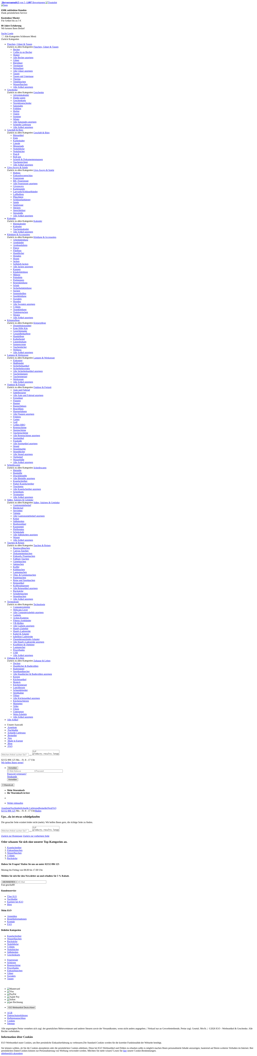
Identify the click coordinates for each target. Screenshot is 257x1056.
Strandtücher (19, 451)
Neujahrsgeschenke (22, 103)
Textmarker (18, 494)
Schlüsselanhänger (21, 199)
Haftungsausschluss (16, 1018)
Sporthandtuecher (21, 671)
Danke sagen (19, 98)
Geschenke (12, 89)
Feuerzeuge (18, 178)
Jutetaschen (18, 564)
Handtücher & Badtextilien (25, 666)
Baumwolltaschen (21, 548)
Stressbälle (18, 213)
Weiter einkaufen (15, 803)
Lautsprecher (19, 647)
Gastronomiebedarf (22, 505)
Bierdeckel (18, 508)
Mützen (16, 274)
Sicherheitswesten (21, 368)
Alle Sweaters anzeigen (24, 304)
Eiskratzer (17, 360)
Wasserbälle (18, 459)
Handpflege (18, 336)
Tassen (16, 73)
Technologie (13, 601)
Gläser (16, 60)
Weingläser (18, 68)
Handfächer (18, 253)
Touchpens (18, 486)
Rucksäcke (18, 591)
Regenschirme (19, 427)
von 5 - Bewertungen (23, 2)
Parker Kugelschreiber (23, 484)
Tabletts (16, 513)
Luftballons (18, 194)
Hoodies (17, 301)
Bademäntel (18, 668)
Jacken (16, 261)
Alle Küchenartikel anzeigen (26, 698)
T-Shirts (17, 307)
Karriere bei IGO (15, 902)
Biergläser (18, 63)
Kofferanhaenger (21, 585)
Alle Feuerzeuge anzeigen (25, 183)
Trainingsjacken (20, 312)
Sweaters (17, 299)
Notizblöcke (19, 148)
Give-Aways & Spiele (17, 167)
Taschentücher (20, 347)
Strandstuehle (19, 449)
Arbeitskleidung (20, 240)
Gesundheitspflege (21, 333)
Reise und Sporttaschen (24, 580)
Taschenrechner (20, 162)
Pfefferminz (18, 529)
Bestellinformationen (17, 919)
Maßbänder (18, 363)
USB (15, 652)
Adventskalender (21, 95)
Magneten (17, 703)
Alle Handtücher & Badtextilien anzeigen (32, 674)
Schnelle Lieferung (22, 124)
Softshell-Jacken (20, 264)
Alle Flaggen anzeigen (23, 414)
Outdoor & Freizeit (16, 384)
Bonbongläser (19, 524)
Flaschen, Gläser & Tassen (19, 44)
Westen (16, 315)
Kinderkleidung (20, 272)
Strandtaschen (19, 596)
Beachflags (18, 408)
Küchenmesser (20, 685)
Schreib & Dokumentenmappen (28, 159)
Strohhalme (18, 693)
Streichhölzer (19, 210)
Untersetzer (18, 711)
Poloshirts (17, 277)
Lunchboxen (19, 687)
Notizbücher (19, 151)
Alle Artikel (12, 719)
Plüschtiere (18, 197)
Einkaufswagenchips (23, 175)
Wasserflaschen (20, 84)
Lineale (16, 143)
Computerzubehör (21, 607)
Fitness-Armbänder (22, 620)
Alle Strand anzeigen (23, 454)
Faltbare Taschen (21, 559)
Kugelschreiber (20, 481)
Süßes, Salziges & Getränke (20, 500)
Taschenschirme (20, 433)
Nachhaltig (12, 730)
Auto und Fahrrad (21, 390)
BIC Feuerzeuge (21, 181)
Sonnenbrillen (19, 293)
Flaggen (17, 400)
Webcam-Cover (20, 609)
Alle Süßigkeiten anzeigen (25, 534)
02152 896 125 (8, 811)
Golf (15, 422)
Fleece (16, 248)
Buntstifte (17, 473)
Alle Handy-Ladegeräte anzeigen (28, 642)
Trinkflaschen (19, 81)
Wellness (17, 349)
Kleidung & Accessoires (18, 234)
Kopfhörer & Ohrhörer (24, 644)
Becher (16, 49)
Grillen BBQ (19, 425)
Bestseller (12, 735)
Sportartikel (18, 438)
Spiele (16, 202)
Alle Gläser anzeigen (23, 71)
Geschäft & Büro (15, 130)
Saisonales (18, 106)
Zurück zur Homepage (11, 836)
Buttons (16, 173)
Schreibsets (18, 492)
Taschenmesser (20, 376)
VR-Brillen (18, 623)
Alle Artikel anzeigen (23, 87)
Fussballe (17, 441)
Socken (16, 291)
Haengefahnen (20, 411)
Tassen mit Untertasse (23, 76)
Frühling (17, 108)
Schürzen (11, 962)
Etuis (15, 138)
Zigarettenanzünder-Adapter (26, 639)
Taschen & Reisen (15, 542)
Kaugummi (18, 526)
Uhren (16, 709)
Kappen (17, 269)
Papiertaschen (19, 577)
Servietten (17, 510)
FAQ (9, 746)
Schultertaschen (20, 593)
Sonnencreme (19, 344)
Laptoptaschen (20, 572)
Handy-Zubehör (20, 628)
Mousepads (18, 146)
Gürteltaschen (19, 561)
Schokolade (18, 532)
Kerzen (16, 677)
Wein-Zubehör (20, 714)
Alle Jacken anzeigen (23, 266)
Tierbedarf (18, 457)
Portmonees (18, 280)
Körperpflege (13, 320)
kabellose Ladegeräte (23, 636)
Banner (16, 403)
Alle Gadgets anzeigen (23, 626)
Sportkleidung (19, 296)
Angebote (12, 727)
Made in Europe (15, 741)
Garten (16, 419)
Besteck (17, 682)
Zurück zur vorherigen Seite (36, 836)
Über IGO (12, 896)
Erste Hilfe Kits (20, 328)
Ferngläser (18, 398)
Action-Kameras (21, 618)
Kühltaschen (19, 569)
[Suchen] (30, 755)
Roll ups (17, 156)
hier (125, 1050)
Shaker (16, 55)
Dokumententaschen (22, 553)
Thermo (17, 79)
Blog (9, 743)
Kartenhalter (19, 140)
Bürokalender (19, 223)
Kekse (16, 518)
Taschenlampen (20, 374)
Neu (9, 738)
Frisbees (17, 416)
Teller (15, 706)
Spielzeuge (18, 205)
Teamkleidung (19, 309)
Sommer (17, 116)
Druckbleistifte (20, 475)
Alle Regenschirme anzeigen (26, 435)
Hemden (17, 256)
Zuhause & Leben (15, 658)
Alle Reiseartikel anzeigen (25, 588)
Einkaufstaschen (14, 970)
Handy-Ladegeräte (22, 631)
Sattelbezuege (19, 392)
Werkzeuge (18, 379)
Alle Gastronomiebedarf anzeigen (29, 516)
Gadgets (17, 615)
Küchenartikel (19, 679)
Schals (16, 285)
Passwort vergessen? (16, 774)
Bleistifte (17, 470)
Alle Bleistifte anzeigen (24, 478)
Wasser (16, 537)
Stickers (17, 207)
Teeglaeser (18, 65)
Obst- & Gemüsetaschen (24, 575)
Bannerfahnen (19, 406)
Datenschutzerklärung (17, 1015)
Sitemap (11, 1023)
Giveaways (18, 186)
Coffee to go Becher (22, 52)
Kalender (11, 218)
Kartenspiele (19, 189)
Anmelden (12, 768)
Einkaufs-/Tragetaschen (24, 556)
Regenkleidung (20, 282)
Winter (16, 119)
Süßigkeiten (18, 521)
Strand (16, 446)
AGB (9, 1012)
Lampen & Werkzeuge (17, 355)
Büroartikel (18, 135)
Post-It (16, 154)
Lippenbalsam (19, 341)
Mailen (38, 811)
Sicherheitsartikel (21, 366)
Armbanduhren (20, 245)
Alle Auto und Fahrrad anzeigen (28, 395)
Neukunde (12, 776)
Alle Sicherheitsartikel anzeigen (28, 371)
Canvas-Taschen (21, 551)
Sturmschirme (19, 430)
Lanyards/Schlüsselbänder (25, 191)
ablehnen (5, 1053)
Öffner (16, 695)
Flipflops (17, 250)
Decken (16, 663)
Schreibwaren (13, 465)
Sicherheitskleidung (22, 288)
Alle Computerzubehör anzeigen (28, 612)
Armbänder (18, 242)
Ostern (16, 114)
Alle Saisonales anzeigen (24, 122)
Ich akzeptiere (16, 1053)
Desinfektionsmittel (22, 325)
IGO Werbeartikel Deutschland (21, 1007)
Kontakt (11, 921)
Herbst (16, 111)
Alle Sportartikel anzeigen (25, 443)
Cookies (11, 1021)
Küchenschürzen (21, 701)
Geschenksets (19, 100)
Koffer (16, 567)
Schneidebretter (20, 690)
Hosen (16, 258)
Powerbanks (19, 650)
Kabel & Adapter (21, 634)
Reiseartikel (18, 583)
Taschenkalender (21, 229)
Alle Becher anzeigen (23, 57)
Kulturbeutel (19, 339)
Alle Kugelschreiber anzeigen (27, 489)
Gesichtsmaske (20, 331)
